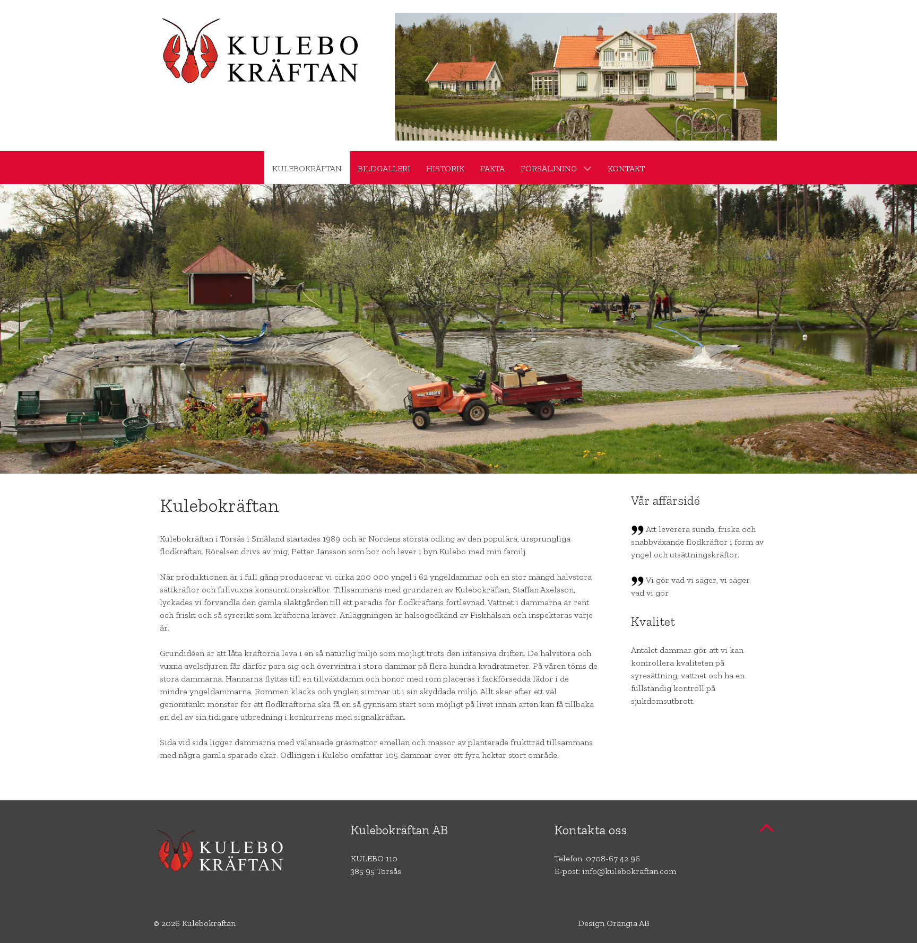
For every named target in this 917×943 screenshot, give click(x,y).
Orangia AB (628, 923)
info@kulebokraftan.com (629, 871)
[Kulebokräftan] (263, 52)
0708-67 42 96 (613, 858)
